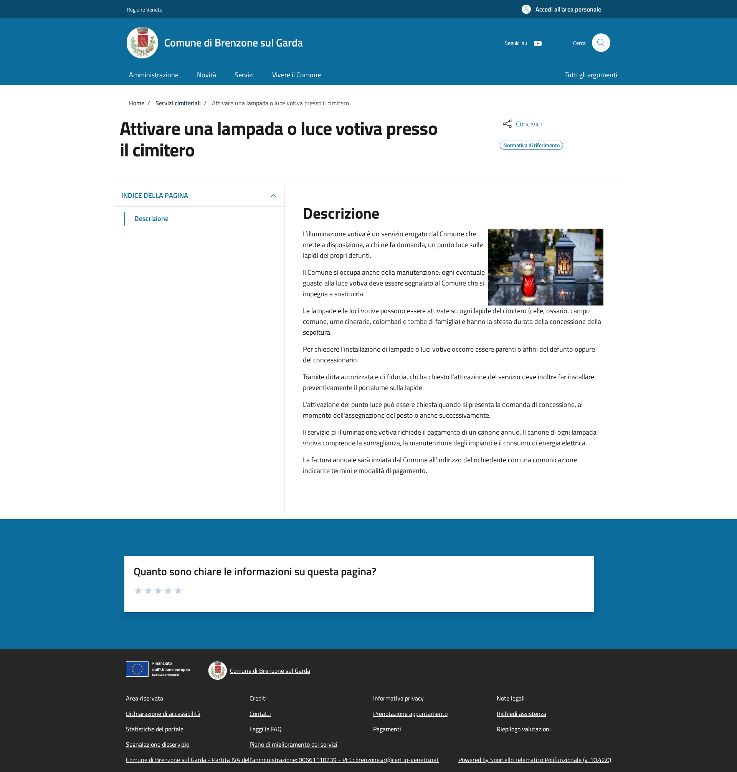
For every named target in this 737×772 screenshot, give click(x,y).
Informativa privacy (398, 698)
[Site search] (601, 42)
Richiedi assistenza (521, 713)
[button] (561, 9)
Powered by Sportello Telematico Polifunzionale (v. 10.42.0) (534, 759)
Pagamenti (387, 729)
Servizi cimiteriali (178, 103)
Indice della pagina (154, 195)
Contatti (260, 713)
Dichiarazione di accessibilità (163, 713)
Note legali (511, 698)
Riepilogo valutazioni (524, 729)
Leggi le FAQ (266, 729)
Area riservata (144, 698)
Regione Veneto (144, 9)
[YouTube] (534, 42)
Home (136, 103)
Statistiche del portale (154, 729)
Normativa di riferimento (531, 144)
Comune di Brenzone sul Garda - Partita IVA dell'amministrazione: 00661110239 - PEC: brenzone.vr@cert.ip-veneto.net (282, 759)
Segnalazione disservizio (157, 744)
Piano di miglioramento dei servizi (293, 744)
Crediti (258, 698)
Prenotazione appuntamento (410, 713)
